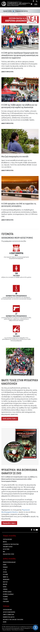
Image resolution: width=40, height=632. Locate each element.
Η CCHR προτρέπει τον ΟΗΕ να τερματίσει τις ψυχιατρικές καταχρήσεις (18, 204)
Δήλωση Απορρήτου (25, 628)
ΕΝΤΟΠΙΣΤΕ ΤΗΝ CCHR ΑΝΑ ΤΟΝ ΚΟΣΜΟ (13, 619)
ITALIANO (5, 599)
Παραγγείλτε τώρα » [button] (9, 523)
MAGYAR (5, 584)
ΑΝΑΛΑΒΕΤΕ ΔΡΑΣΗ (7, 546)
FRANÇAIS (5, 567)
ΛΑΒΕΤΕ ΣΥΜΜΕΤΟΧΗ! (8, 614)
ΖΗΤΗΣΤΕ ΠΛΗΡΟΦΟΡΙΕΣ (9, 612)
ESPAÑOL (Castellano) (8, 594)
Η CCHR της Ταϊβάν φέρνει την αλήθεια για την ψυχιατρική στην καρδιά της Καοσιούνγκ (19, 106)
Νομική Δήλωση (7, 629)
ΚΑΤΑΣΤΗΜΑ (6, 549)
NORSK (4, 586)
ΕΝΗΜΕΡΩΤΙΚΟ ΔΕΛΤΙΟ (8, 617)
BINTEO (5, 542)
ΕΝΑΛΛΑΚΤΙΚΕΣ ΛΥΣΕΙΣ (8, 554)
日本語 (5, 572)
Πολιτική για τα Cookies (18, 629)
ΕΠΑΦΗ (4, 622)
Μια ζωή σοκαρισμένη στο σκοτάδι (14, 156)
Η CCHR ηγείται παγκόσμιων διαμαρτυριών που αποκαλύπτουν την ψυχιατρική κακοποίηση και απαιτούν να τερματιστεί (19, 55)
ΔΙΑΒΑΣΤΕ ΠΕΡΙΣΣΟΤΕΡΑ (7, 71)
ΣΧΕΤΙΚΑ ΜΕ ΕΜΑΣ (7, 539)
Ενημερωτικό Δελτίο (21, 11)
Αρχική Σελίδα (7, 11)
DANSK (4, 564)
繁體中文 (5, 577)
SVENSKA (5, 589)
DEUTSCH (5, 582)
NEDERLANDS (6, 579)
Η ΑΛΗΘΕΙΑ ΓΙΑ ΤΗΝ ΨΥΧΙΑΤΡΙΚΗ (11, 544)
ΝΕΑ (4, 551)
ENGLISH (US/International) (9, 562)
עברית (4, 569)
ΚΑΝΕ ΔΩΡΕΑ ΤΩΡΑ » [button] (10, 419)
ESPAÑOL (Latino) (7, 591)
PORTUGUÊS (6, 601)
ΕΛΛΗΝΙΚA (5, 596)
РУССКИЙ (5, 574)
